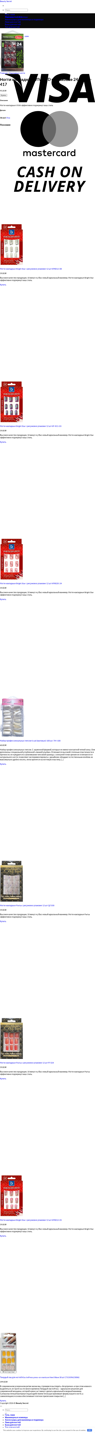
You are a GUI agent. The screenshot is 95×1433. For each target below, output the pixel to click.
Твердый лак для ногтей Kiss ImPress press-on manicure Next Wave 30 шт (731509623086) (39, 1377)
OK (89, 1430)
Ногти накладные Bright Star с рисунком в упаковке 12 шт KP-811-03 (30, 426)
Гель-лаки (10, 14)
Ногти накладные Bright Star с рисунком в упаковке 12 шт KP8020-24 (31, 583)
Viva (8, 117)
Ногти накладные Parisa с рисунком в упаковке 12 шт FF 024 (27, 1062)
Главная (4, 73)
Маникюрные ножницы (16, 17)
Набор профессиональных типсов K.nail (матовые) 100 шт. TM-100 (30, 740)
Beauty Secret (6, 1)
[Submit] (6, 1413)
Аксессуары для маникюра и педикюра (24, 19)
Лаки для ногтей (13, 1422)
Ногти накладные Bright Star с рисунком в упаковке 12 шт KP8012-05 (31, 1220)
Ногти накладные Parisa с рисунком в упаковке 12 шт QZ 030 (27, 905)
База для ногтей (13, 1425)
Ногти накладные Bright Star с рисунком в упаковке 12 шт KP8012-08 (31, 269)
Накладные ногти (17, 73)
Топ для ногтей (12, 1427)
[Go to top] (1, 1406)
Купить (3, 95)
